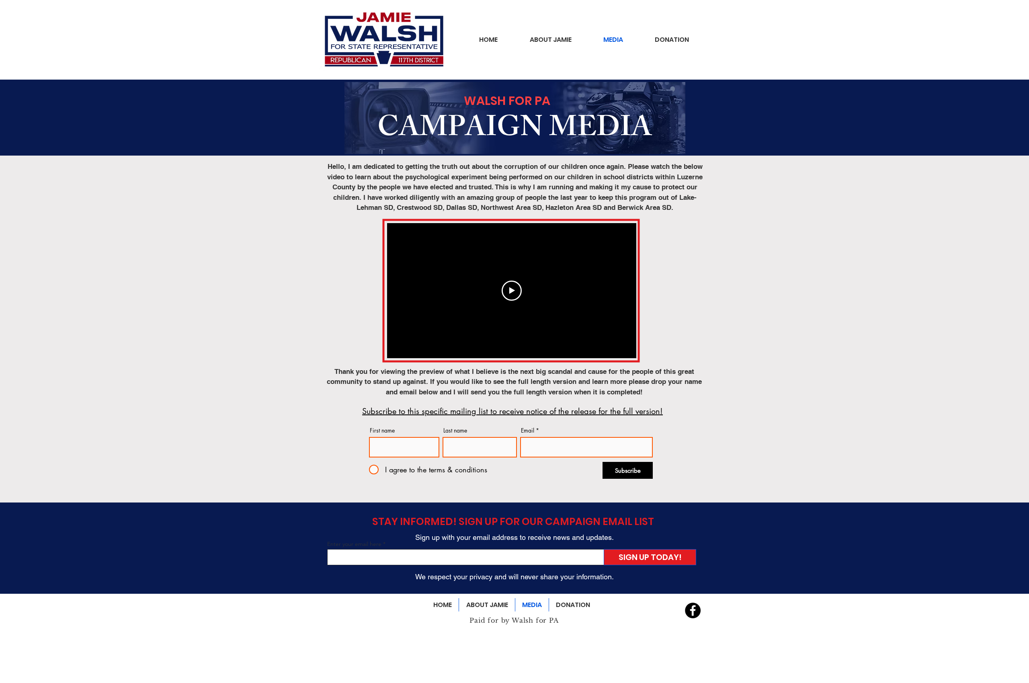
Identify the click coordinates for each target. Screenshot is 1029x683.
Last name (455, 430)
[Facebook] (693, 610)
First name (382, 430)
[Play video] (512, 291)
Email (527, 430)
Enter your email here (354, 544)
